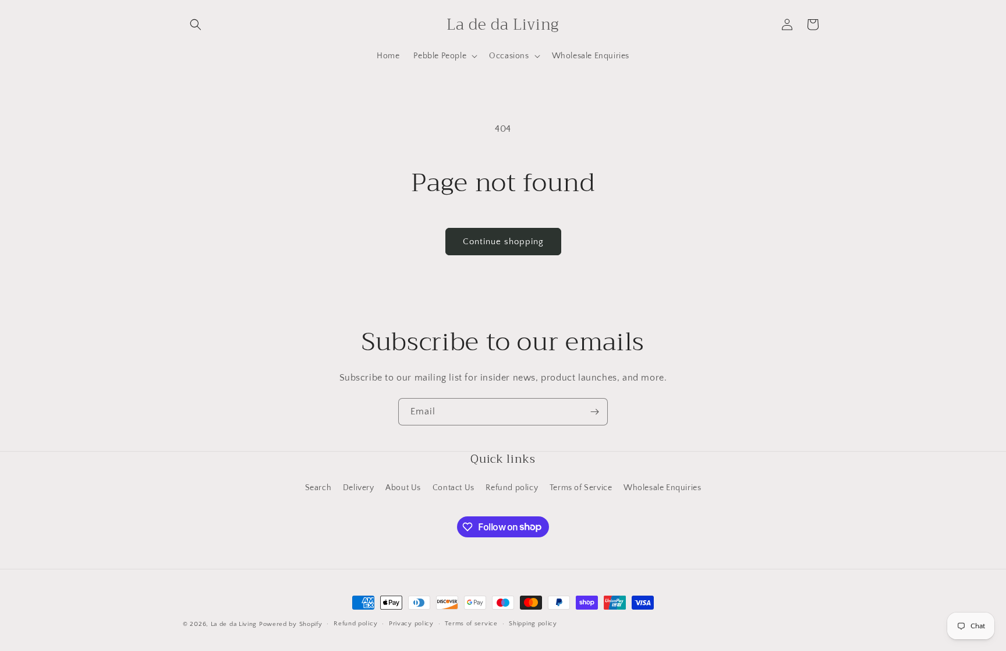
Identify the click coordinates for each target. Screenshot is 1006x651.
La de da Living (234, 624)
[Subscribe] (594, 411)
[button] (195, 24)
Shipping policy (533, 623)
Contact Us (453, 487)
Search (318, 487)
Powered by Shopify (291, 624)
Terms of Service (581, 487)
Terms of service (471, 623)
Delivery (358, 487)
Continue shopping (503, 242)
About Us (403, 487)
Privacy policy (411, 623)
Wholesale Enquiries (662, 487)
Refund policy (512, 487)
